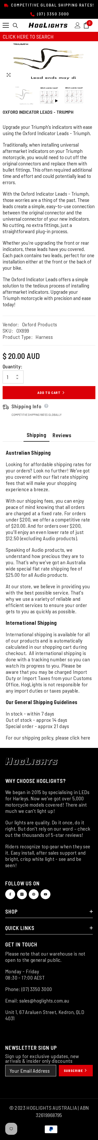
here (85, 737)
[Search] (15, 25)
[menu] (6, 25)
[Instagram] (22, 894)
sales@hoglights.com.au (44, 1000)
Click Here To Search (28, 36)
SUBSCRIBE (74, 1070)
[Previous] (80, 75)
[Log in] (77, 25)
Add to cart (49, 392)
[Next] (90, 75)
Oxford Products (39, 324)
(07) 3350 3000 (52, 13)
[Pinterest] (34, 894)
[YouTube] (45, 894)
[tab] (36, 435)
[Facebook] (10, 894)
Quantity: (12, 366)
